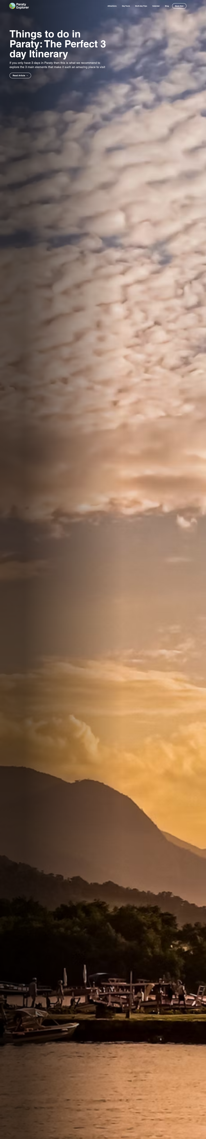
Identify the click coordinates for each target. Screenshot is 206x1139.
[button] (179, 6)
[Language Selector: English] (192, 6)
